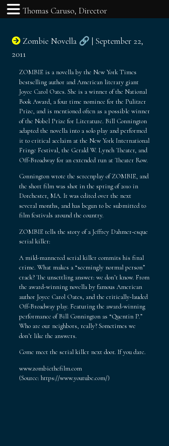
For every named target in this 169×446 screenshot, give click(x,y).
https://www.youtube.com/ (74, 378)
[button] (15, 10)
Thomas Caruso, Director (65, 11)
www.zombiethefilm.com (50, 368)
